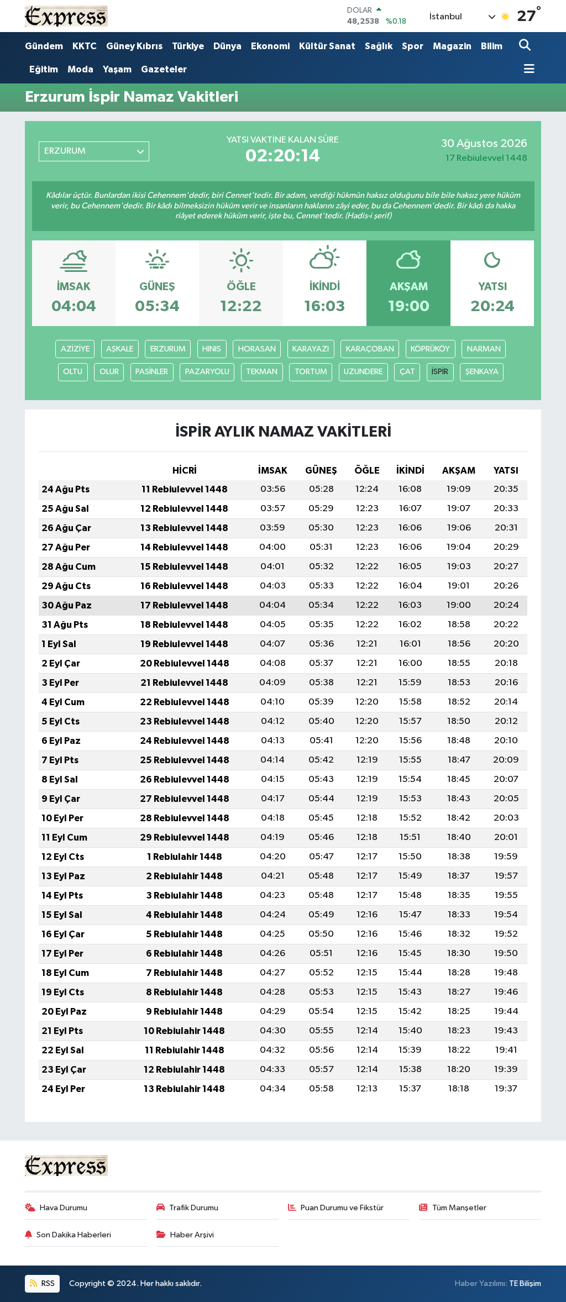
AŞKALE (119, 349)
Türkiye (188, 46)
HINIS (211, 349)
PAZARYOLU (207, 372)
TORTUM (311, 372)
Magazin (452, 46)
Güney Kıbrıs (134, 46)
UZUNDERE (363, 372)
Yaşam (117, 69)
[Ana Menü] (526, 70)
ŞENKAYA (482, 372)
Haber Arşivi (192, 1235)
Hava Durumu (63, 1208)
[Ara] (526, 46)
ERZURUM (168, 349)
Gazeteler (164, 69)
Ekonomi (270, 46)
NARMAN (484, 349)
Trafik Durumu (193, 1208)
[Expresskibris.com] (66, 15)
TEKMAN (261, 372)
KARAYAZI (310, 349)
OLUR (109, 372)
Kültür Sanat (327, 46)
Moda (80, 69)
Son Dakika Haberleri (73, 1235)
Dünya (227, 46)
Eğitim (43, 69)
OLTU (72, 372)
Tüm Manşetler (459, 1208)
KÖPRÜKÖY (430, 349)
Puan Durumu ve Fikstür (342, 1208)
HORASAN (257, 349)
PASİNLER (151, 372)
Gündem (44, 46)
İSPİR (440, 372)
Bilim (491, 46)
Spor (412, 46)
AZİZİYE (75, 349)
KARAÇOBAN (370, 349)
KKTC (84, 46)
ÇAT (407, 372)
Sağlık (378, 46)
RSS (47, 1283)
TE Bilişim (525, 1283)
